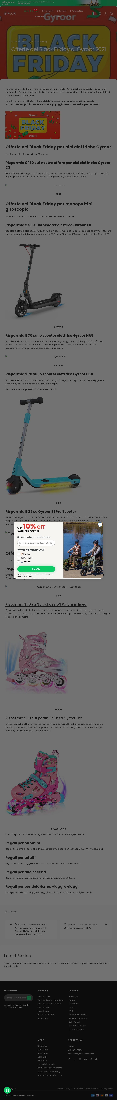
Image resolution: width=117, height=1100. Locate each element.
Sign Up (36, 569)
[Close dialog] (100, 524)
